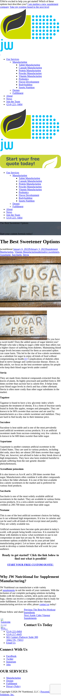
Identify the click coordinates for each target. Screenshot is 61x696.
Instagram (11, 661)
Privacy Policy (13, 686)
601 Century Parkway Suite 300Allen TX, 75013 (22, 638)
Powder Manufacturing (30, 73)
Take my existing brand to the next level (29, 7)
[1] (25, 359)
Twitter (9, 659)
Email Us (10, 642)
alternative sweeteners (48, 252)
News (9, 98)
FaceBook (11, 656)
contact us (44, 604)
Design (16, 90)
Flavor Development (29, 81)
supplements (9, 590)
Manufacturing (20, 62)
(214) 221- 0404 (14, 104)
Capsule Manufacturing (30, 67)
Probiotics (24, 79)
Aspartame (5, 254)
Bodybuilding (25, 84)
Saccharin (17, 254)
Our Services (12, 59)
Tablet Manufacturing (29, 65)
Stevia (26, 254)
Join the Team (13, 101)
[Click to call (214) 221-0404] (0, 54)
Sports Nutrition (27, 87)
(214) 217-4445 (14, 634)
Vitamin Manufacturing (30, 76)
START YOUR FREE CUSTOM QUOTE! (30, 564)
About (9, 96)
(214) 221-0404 (14, 631)
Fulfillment (18, 93)
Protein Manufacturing (30, 70)
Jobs (8, 664)
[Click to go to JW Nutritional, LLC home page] (30, 51)
